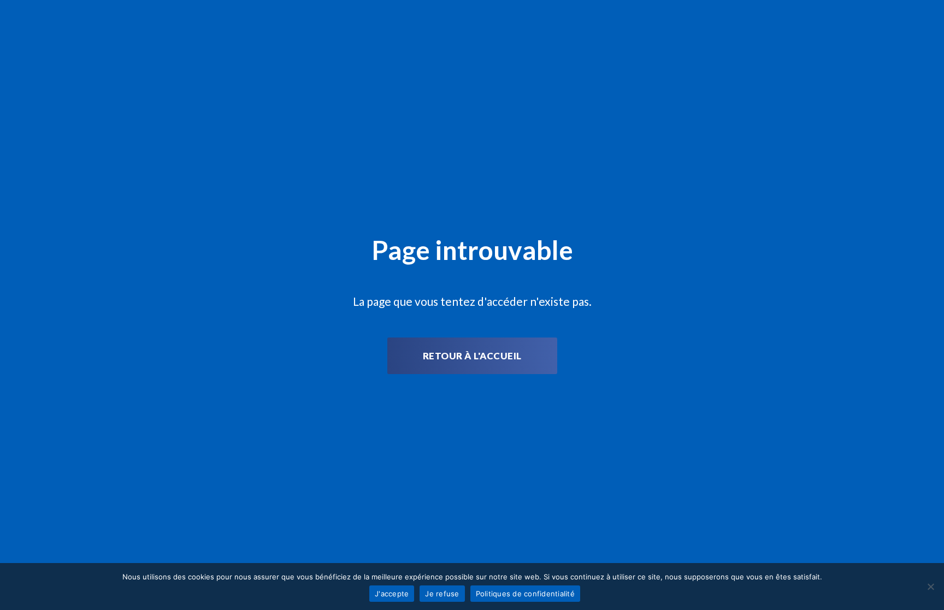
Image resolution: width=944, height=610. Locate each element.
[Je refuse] (930, 586)
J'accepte (392, 593)
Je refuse (442, 593)
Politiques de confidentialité (525, 593)
